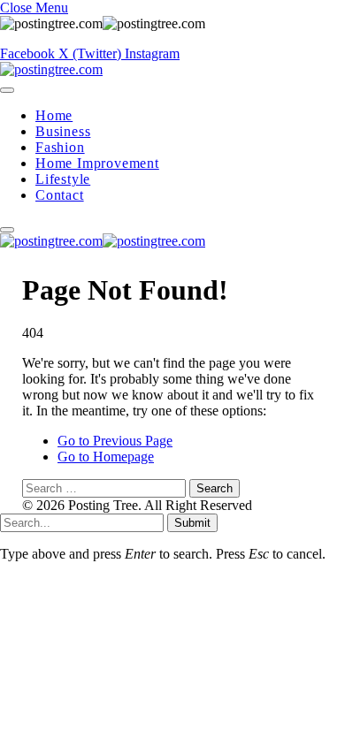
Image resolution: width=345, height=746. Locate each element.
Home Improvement (97, 163)
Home (54, 115)
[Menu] (7, 90)
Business (62, 131)
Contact (59, 194)
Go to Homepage (106, 456)
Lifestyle (62, 178)
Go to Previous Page (115, 440)
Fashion (60, 147)
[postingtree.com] (51, 69)
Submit (192, 522)
